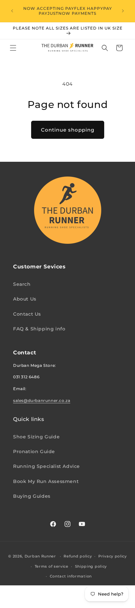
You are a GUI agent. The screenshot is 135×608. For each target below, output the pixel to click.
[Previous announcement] (12, 11)
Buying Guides (31, 496)
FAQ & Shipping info (39, 329)
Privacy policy (112, 556)
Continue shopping (67, 130)
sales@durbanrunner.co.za (41, 400)
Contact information (71, 576)
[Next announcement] (123, 11)
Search (22, 284)
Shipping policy (91, 566)
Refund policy (78, 556)
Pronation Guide (34, 451)
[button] (13, 48)
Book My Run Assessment (46, 481)
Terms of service (51, 566)
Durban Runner (40, 556)
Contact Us (27, 314)
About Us (24, 299)
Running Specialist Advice (46, 466)
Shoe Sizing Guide (36, 437)
